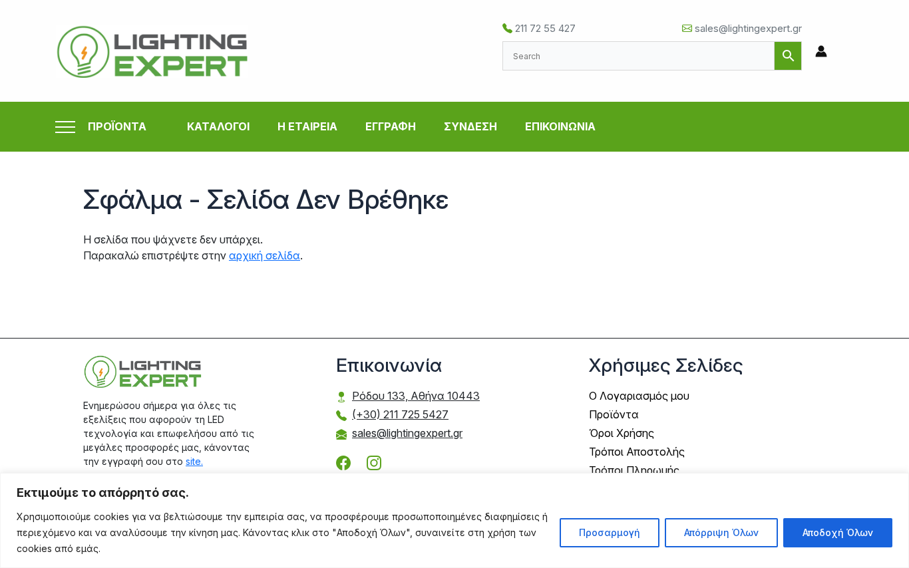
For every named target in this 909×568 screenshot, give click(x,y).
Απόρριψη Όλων (721, 532)
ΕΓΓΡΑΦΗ (390, 126)
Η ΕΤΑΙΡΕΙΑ (307, 126)
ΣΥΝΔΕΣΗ (470, 126)
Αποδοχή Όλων (838, 532)
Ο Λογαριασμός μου (639, 395)
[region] (454, 520)
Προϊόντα (614, 414)
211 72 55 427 (544, 28)
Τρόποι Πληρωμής (634, 470)
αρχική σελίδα (264, 255)
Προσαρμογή (609, 532)
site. (194, 461)
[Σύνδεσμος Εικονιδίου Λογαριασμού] (821, 51)
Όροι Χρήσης (621, 433)
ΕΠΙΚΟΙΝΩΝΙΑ (560, 126)
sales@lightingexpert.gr (747, 28)
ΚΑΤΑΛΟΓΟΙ (218, 126)
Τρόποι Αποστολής (637, 451)
